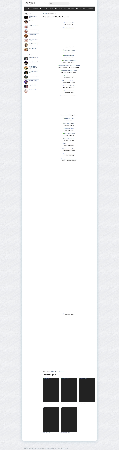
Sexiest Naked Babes (65, 432)
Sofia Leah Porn (54, 371)
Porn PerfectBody (47, 432)
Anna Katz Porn (61, 371)
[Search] (68, 3)
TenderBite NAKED (83, 403)
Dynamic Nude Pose (47, 403)
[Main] (31, 3)
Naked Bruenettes (65, 403)
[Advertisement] (69, 37)
